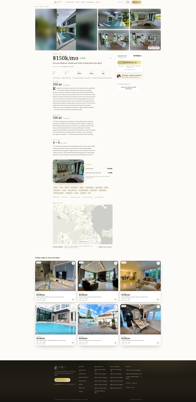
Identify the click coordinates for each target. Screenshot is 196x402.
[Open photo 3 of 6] (145, 19)
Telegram (128, 387)
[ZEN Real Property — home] (58, 2)
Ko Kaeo (47, 6)
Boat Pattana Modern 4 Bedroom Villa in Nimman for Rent (51, 340)
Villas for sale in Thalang (101, 381)
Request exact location (105, 247)
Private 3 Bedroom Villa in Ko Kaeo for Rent (90, 340)
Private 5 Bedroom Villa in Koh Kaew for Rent (90, 297)
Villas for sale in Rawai (100, 374)
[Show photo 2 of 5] (53, 333)
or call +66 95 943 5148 (129, 69)
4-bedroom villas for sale (100, 391)
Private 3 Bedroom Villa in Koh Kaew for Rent (133, 340)
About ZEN (81, 388)
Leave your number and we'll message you (130, 88)
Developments (90, 2)
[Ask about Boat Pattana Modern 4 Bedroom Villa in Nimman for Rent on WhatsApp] (73, 343)
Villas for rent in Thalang (116, 384)
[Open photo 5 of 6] (145, 40)
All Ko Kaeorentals (99, 197)
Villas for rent (82, 370)
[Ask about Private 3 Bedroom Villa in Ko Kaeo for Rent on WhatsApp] (115, 343)
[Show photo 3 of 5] (55, 333)
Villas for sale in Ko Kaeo (101, 384)
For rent (41, 6)
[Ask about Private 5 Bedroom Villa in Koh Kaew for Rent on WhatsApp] (115, 299)
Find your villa (82, 381)
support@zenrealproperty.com (134, 374)
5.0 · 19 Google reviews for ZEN (63, 66)
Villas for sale (82, 374)
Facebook (128, 383)
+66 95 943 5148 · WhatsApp (133, 370)
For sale (77, 2)
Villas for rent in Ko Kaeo (116, 381)
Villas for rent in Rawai (115, 374)
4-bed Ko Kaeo (64, 197)
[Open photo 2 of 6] (113, 19)
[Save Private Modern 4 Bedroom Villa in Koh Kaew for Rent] (111, 58)
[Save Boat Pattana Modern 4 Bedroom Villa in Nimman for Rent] (73, 306)
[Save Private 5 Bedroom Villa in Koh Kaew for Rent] (115, 263)
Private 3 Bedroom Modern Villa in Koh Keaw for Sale (135, 297)
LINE (133, 387)
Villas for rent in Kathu (115, 388)
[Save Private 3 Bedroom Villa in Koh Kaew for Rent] (158, 306)
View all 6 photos (153, 48)
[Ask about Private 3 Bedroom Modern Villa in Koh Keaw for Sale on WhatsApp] (158, 299)
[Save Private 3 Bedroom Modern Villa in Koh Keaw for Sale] (158, 263)
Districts (83, 2)
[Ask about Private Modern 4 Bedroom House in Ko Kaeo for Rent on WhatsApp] (73, 299)
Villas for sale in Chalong (101, 377)
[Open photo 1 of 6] (66, 29)
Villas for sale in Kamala (100, 388)
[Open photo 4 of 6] (113, 40)
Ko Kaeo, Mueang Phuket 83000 (134, 377)
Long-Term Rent (70, 2)
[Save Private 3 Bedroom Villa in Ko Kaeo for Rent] (115, 306)
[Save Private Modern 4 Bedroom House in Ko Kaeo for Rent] (73, 263)
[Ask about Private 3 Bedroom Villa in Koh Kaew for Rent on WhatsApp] (158, 343)
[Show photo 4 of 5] (57, 333)
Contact (81, 391)
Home (36, 6)
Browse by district (83, 377)
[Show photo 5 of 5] (101, 333)
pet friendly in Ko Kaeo (75, 197)
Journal (97, 2)
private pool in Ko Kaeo (88, 197)
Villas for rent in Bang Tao (115, 370)
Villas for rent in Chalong (116, 377)
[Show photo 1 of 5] (51, 333)
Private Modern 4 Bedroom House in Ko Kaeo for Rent (50, 297)
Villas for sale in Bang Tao (100, 370)
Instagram (134, 383)
